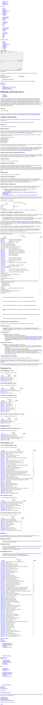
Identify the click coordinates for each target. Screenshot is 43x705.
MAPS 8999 (2, 535)
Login (2, 75)
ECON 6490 (3, 578)
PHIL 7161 (3, 411)
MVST (15, 353)
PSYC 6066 (3, 620)
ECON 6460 (3, 519)
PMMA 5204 (3, 603)
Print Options (2, 84)
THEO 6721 (3, 510)
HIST (26, 352)
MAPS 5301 (3, 257)
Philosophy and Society (4, 77)
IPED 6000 (3, 595)
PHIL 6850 (3, 406)
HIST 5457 (3, 581)
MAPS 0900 (2, 360)
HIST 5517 (3, 458)
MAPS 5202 (3, 251)
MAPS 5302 (3, 258)
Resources (4, 14)
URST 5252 (3, 636)
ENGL (23, 352)
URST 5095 (3, 633)
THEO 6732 (3, 491)
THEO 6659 (3, 509)
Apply (4, 23)
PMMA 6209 (3, 608)
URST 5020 (3, 626)
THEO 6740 (3, 493)
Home (4, 86)
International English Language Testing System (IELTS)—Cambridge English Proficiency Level (20, 192)
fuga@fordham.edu (29, 132)
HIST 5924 (3, 249)
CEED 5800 (3, 565)
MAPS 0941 (13, 364)
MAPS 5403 (3, 271)
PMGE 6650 (3, 255)
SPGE (28, 336)
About (4, 8)
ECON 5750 (3, 573)
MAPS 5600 (3, 401)
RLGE (30, 336)
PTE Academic (5, 194)
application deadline (20, 131)
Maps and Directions (6, 669)
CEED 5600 (3, 564)
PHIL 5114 (3, 421)
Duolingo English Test (7, 193)
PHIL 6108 (3, 404)
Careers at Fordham (6, 661)
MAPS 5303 (3, 260)
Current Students (6, 27)
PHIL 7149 (3, 409)
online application (8, 122)
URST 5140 (3, 634)
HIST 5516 (3, 505)
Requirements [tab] (5, 96)
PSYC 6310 (3, 622)
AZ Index (4, 2)
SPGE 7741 (3, 434)
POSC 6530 (3, 614)
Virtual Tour (5, 670)
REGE (36, 336)
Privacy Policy (5, 664)
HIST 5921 (3, 461)
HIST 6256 (3, 463)
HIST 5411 (3, 455)
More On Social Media (7, 655)
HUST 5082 (3, 474)
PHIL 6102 (3, 480)
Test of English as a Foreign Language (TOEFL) (11, 189)
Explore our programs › (4, 638)
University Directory (6, 660)
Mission (4, 9)
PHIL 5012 (3, 241)
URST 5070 (3, 530)
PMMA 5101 (3, 597)
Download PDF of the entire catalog (6, 700)
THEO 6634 (3, 508)
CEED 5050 (3, 451)
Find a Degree (5, 21)
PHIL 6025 (3, 380)
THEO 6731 (3, 524)
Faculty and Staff (6, 28)
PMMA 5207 (3, 604)
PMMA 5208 (3, 484)
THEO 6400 (3, 437)
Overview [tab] (4, 94)
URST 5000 (3, 625)
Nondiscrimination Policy (7, 662)
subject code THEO (21, 335)
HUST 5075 (3, 473)
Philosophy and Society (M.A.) (8, 79)
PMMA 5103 (3, 598)
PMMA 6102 (3, 605)
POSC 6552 (3, 615)
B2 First (22, 195)
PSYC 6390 (3, 623)
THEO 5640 (3, 436)
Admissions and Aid (6, 11)
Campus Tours (5, 668)
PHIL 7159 (3, 410)
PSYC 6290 (3, 621)
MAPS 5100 (3, 262)
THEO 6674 (3, 522)
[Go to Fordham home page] (3, 641)
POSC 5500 (3, 610)
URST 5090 (3, 632)
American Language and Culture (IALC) (24, 222)
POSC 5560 (3, 485)
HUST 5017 (3, 471)
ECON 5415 (3, 571)
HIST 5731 (3, 460)
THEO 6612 (3, 438)
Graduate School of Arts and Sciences (9, 87)
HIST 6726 (3, 465)
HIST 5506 (3, 457)
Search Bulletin (3, 76)
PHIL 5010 (3, 240)
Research (4, 12)
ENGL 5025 (3, 501)
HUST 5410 (3, 478)
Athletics (4, 15)
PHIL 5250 (3, 506)
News (4, 37)
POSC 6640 (3, 616)
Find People (5, 22)
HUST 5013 (3, 468)
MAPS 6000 (19, 329)
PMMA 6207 (3, 606)
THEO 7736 (3, 526)
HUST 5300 (3, 477)
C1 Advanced (26, 195)
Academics (5, 10)
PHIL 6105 (3, 403)
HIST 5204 (3, 520)
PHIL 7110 (3, 393)
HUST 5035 (3, 472)
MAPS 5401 (3, 268)
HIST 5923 (3, 462)
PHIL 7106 (3, 391)
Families (4, 29)
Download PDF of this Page (5, 692)
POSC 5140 (3, 609)
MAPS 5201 (3, 250)
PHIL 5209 (3, 379)
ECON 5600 (3, 572)
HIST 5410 (3, 504)
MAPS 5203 (3, 252)
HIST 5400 (3, 454)
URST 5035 (3, 527)
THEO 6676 (3, 439)
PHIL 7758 (3, 482)
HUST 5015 (3, 469)
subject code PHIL (30, 328)
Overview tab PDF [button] (3, 697)
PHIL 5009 (3, 378)
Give (3, 25)
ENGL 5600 (3, 452)
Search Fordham (3, 51)
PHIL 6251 (3, 405)
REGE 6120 (3, 487)
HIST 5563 (3, 521)
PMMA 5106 (3, 600)
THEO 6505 (3, 489)
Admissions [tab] (5, 95)
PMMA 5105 (3, 599)
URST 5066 (3, 630)
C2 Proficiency (32, 195)
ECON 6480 (3, 577)
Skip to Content (5, 1)
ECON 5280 (3, 570)
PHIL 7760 (3, 483)
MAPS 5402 (3, 270)
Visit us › (2, 639)
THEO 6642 (3, 490)
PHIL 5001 (3, 377)
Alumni (4, 30)
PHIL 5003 (3, 420)
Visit (3, 24)
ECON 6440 (3, 575)
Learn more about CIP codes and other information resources (29, 114)
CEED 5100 (3, 562)
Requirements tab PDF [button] (4, 699)
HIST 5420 (3, 456)
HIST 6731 (3, 466)
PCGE (33, 336)
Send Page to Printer (4, 688)
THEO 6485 (3, 488)
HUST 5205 (3, 476)
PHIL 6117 (3, 390)
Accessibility (5, 663)
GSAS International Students (24, 150)
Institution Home (6, 4)
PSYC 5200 (3, 617)
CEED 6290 (3, 566)
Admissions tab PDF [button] (4, 698)
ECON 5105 (3, 567)
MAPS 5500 (3, 239)
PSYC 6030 (3, 619)
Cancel (1, 704)
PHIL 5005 (3, 389)
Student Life (5, 13)
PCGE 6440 (3, 254)
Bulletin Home (5, 3)
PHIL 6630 (3, 422)
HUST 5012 (3, 467)
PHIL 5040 (3, 479)
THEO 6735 (3, 525)
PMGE (40, 336)
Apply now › (2, 640)
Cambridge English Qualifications (9, 195)
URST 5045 (3, 628)
